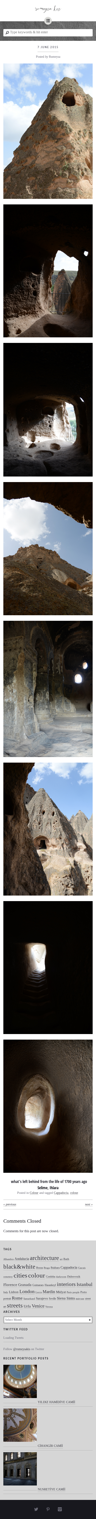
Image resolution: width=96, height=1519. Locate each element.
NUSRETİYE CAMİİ (51, 1489)
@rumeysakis (21, 1349)
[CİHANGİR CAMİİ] (20, 1427)
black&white (19, 1266)
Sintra (71, 1298)
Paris (69, 1292)
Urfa (27, 1306)
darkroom (61, 1277)
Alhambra (8, 1259)
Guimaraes (38, 1285)
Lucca (38, 1292)
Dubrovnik (73, 1276)
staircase (80, 1298)
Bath (66, 1259)
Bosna (39, 1267)
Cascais (82, 1268)
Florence (10, 1285)
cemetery (8, 1277)
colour (74, 1193)
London (27, 1291)
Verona (49, 1306)
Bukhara (55, 1267)
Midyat (61, 1292)
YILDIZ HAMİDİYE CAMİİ (56, 1402)
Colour (34, 1193)
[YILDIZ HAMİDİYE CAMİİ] (20, 1384)
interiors (66, 1284)
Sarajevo (42, 1298)
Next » (89, 1204)
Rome (17, 1298)
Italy (5, 1292)
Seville (52, 1298)
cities (20, 1275)
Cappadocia (61, 1193)
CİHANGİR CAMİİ (50, 1446)
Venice (38, 1305)
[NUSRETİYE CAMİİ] (20, 1471)
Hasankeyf (50, 1285)
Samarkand (29, 1298)
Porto (83, 1292)
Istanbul (84, 1284)
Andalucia (22, 1259)
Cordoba (50, 1276)
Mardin (49, 1291)
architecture (44, 1258)
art (61, 1259)
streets (15, 1305)
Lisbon (14, 1292)
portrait (7, 1298)
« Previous (9, 1204)
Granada (24, 1285)
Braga (47, 1268)
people (76, 1292)
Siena (61, 1298)
